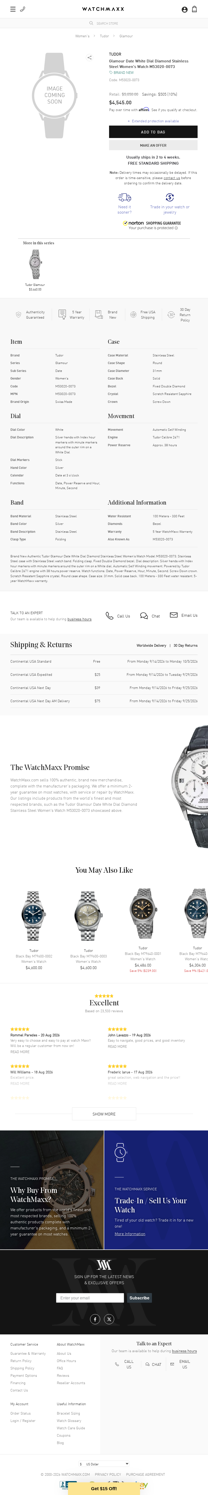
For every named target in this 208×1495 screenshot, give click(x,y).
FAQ (60, 1368)
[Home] (103, 9)
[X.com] (109, 1319)
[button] (194, 9)
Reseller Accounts (71, 1382)
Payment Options (23, 1375)
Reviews (63, 1375)
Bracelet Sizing (68, 1413)
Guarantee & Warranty (28, 1353)
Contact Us (19, 1390)
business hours (79, 619)
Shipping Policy (22, 1368)
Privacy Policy (108, 1474)
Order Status (20, 1413)
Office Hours (66, 1360)
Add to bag (153, 131)
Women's (82, 36)
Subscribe (139, 1298)
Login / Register (23, 1420)
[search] (91, 23)
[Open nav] (12, 9)
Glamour (126, 36)
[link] (124, 204)
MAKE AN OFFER (153, 145)
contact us (172, 177)
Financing (18, 1382)
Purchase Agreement (145, 1474)
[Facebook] (95, 1319)
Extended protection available (153, 121)
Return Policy (20, 1360)
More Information (130, 1233)
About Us (64, 1353)
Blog (60, 1442)
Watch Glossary (69, 1420)
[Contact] (22, 9)
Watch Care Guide (71, 1428)
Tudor (104, 36)
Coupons (64, 1435)
